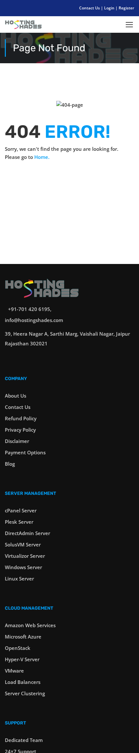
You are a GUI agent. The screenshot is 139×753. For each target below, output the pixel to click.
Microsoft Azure (23, 636)
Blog (10, 463)
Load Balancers (22, 682)
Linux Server (19, 578)
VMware (14, 670)
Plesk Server (19, 522)
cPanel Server (21, 510)
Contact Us (90, 8)
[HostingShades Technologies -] (23, 26)
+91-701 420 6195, (29, 309)
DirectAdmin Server (27, 533)
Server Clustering (25, 693)
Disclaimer (17, 441)
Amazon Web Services (30, 625)
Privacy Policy (20, 429)
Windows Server (23, 567)
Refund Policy (21, 418)
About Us (15, 395)
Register (126, 8)
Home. (41, 157)
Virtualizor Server (25, 556)
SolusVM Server (23, 544)
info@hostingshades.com (34, 320)
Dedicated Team (24, 740)
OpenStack (17, 648)
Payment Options (25, 452)
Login (109, 8)
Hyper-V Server (22, 659)
